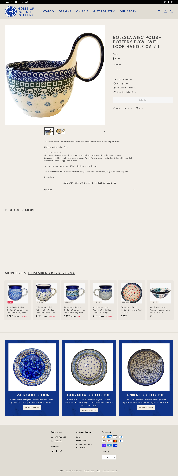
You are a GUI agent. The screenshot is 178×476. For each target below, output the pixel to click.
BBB (98, 471)
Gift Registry (104, 11)
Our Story (128, 11)
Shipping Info (82, 441)
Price (115, 54)
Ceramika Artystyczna (51, 273)
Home (115, 33)
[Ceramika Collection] (89, 367)
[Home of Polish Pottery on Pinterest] (61, 451)
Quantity (117, 64)
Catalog (47, 11)
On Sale (82, 11)
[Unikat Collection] (146, 367)
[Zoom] (55, 75)
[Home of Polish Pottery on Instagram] (52, 451)
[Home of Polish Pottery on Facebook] (56, 451)
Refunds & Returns (84, 444)
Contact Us (81, 448)
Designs (65, 11)
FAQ (78, 437)
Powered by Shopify (110, 471)
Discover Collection (32, 407)
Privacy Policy (89, 471)
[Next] (103, 131)
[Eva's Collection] (32, 367)
